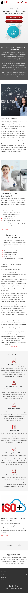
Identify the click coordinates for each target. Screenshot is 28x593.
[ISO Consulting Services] (4, 2)
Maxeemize (16, 590)
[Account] (18, 2)
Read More (4, 155)
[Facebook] (12, 586)
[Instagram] (15, 586)
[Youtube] (18, 586)
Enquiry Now (14, 21)
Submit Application (14, 17)
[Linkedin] (10, 586)
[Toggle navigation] (25, 2)
